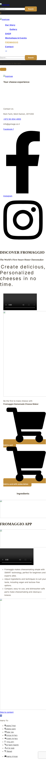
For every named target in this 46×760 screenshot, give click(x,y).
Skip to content (7, 712)
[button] (0, 13)
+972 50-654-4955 (12, 119)
